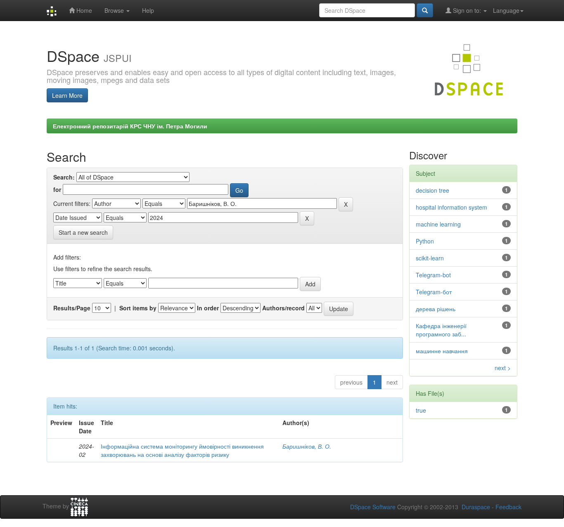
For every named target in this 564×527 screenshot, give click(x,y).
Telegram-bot (433, 275)
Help (148, 10)
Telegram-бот (434, 292)
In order (208, 308)
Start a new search (83, 232)
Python (425, 241)
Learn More (67, 95)
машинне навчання (442, 351)
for (57, 189)
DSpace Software (373, 507)
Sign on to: (467, 10)
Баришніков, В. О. (306, 446)
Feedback (508, 507)
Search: (64, 177)
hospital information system (451, 207)
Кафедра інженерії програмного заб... (441, 329)
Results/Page (71, 308)
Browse (115, 10)
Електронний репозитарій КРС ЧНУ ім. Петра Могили (130, 126)
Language (506, 10)
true (421, 410)
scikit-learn (430, 258)
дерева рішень (435, 309)
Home (83, 10)
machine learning (438, 224)
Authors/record (283, 308)
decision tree (432, 190)
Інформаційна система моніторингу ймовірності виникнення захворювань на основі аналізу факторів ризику (182, 450)
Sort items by (137, 308)
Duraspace (476, 507)
